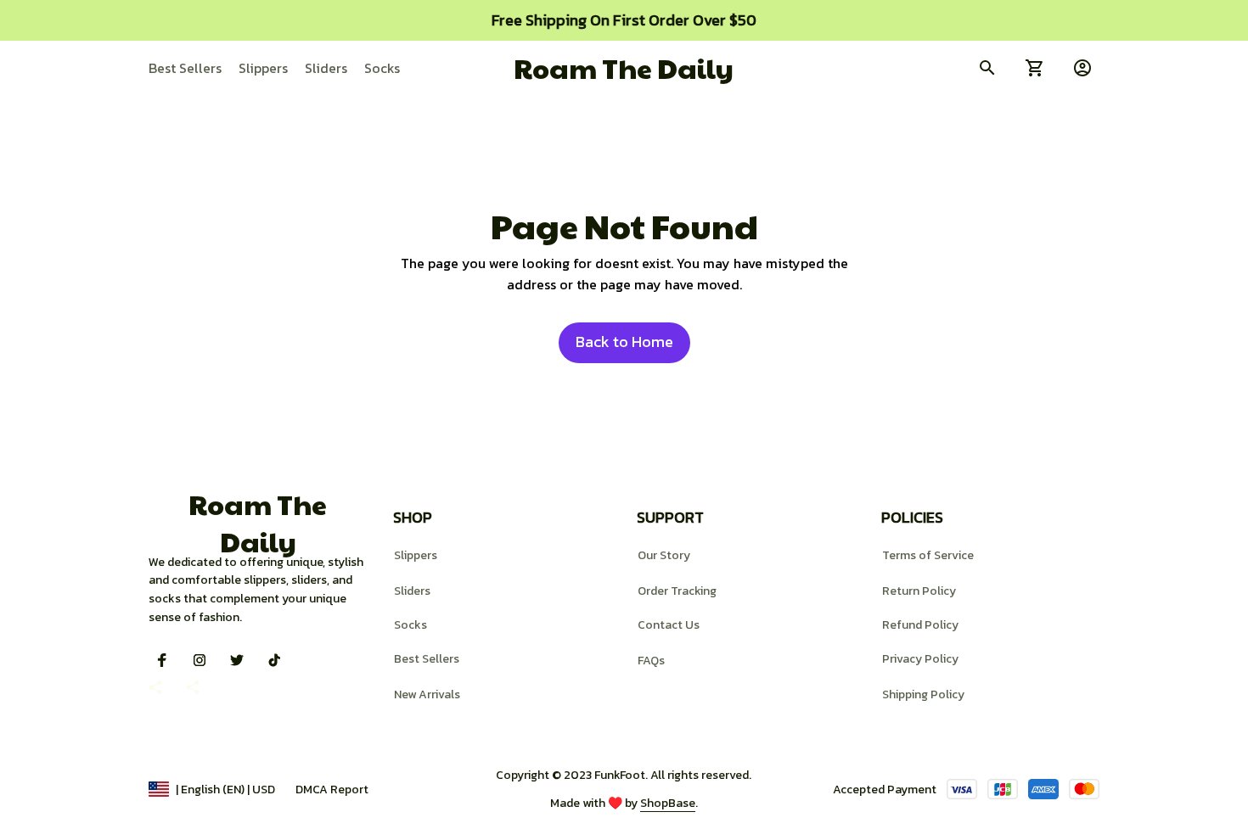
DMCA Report (331, 789)
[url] (667, 803)
